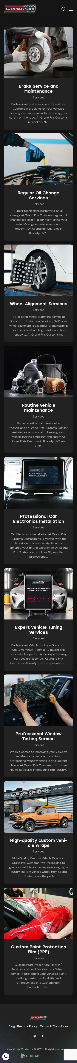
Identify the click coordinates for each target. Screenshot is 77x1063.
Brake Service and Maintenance (38, 89)
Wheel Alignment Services (38, 303)
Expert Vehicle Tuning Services (38, 630)
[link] (30, 1058)
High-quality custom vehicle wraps (38, 843)
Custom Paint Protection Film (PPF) (38, 949)
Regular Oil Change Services (38, 195)
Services (38, 97)
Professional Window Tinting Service (39, 736)
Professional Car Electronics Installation (38, 519)
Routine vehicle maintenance (38, 408)
